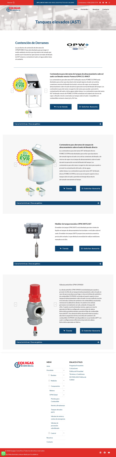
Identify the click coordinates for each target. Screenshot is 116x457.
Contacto (105, 9)
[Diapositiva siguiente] (45, 91)
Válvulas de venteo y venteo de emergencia (58, 417)
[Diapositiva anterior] (12, 91)
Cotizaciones (73, 368)
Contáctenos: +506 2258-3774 (88, 2)
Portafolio (50, 370)
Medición (54, 381)
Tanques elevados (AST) (56, 411)
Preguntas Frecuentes (76, 365)
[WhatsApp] (109, 2)
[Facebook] (103, 2)
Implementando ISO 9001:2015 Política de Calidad (55, 2)
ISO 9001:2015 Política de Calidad (77, 378)
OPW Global (53, 395)
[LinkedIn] (100, 2)
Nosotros (96, 9)
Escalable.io (34, 454)
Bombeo (53, 375)
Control (53, 433)
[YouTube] (106, 2)
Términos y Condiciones (77, 374)
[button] (29, 113)
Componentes (55, 386)
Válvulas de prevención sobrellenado (55, 425)
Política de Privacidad (76, 371)
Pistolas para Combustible (55, 400)
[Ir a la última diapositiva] (15, 165)
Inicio (75, 9)
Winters (52, 390)
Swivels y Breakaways (58, 405)
